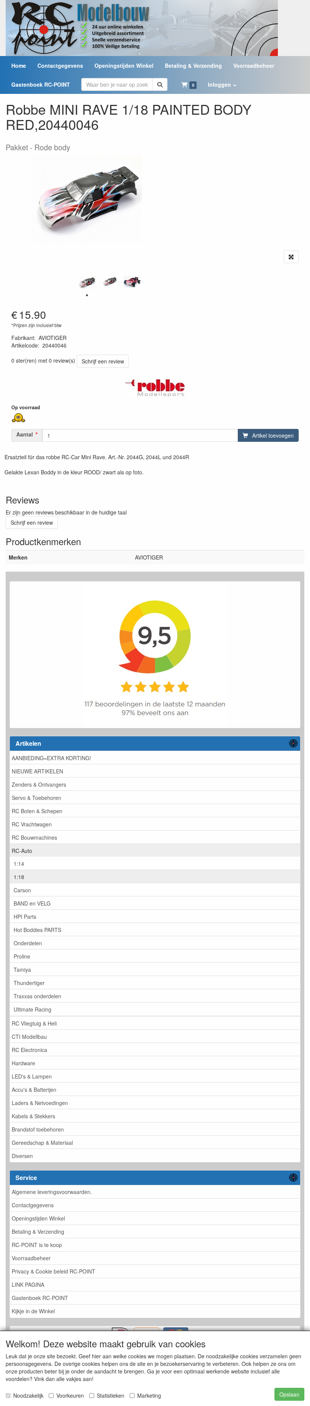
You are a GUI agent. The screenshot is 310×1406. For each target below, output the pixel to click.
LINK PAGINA (28, 1284)
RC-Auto (22, 850)
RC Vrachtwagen (32, 824)
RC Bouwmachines (34, 837)
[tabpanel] (87, 283)
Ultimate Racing (32, 1009)
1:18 (19, 877)
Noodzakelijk (28, 1395)
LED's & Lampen (32, 1076)
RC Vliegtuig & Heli (34, 1023)
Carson (22, 890)
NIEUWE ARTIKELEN (37, 771)
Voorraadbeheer (31, 1258)
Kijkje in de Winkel (33, 1311)
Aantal (24, 434)
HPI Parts (25, 916)
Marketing (149, 1395)
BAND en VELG (32, 903)
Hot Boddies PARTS (37, 930)
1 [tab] (87, 295)
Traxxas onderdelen (37, 996)
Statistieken (110, 1395)
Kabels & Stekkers (33, 1116)
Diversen (22, 1156)
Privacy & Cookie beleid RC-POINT (53, 1271)
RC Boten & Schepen (37, 811)
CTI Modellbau (29, 1036)
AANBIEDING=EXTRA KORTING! (51, 758)
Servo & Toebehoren (36, 797)
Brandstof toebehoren (38, 1129)
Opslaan (289, 1394)
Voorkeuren (70, 1395)
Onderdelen (28, 943)
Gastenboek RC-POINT (40, 1298)
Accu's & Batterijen (34, 1089)
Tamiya (22, 969)
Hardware (23, 1063)
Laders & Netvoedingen (40, 1103)
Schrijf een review (103, 361)
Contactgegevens (33, 1205)
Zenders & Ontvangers (39, 784)
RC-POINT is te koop (37, 1245)
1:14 (19, 863)
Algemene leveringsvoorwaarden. (52, 1192)
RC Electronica (29, 1050)
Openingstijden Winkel (38, 1218)
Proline (22, 956)
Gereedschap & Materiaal (42, 1142)
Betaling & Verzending (38, 1231)
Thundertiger (29, 983)
